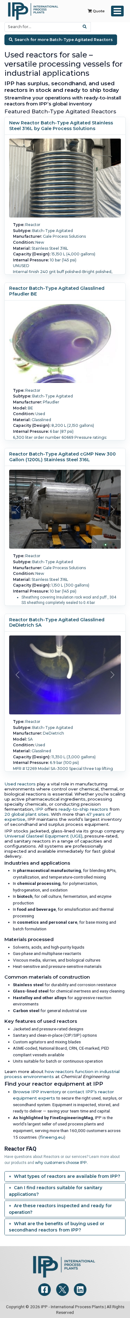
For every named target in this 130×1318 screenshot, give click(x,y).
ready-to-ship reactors (83, 809)
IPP (39, 809)
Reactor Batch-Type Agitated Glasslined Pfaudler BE (56, 291)
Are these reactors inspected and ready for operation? (60, 1209)
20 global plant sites (26, 814)
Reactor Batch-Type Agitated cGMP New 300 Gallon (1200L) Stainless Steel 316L (62, 456)
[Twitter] (62, 1289)
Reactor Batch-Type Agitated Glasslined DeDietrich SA (56, 622)
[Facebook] (44, 1289)
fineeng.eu (52, 1137)
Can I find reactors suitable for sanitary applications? (55, 1191)
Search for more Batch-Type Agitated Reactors (64, 39)
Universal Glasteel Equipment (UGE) (43, 835)
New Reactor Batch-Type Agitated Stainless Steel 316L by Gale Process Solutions (61, 125)
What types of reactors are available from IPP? (67, 1176)
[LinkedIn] (80, 1289)
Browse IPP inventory (37, 1091)
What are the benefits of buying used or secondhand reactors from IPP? (56, 1227)
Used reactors (20, 783)
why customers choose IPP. (61, 1162)
